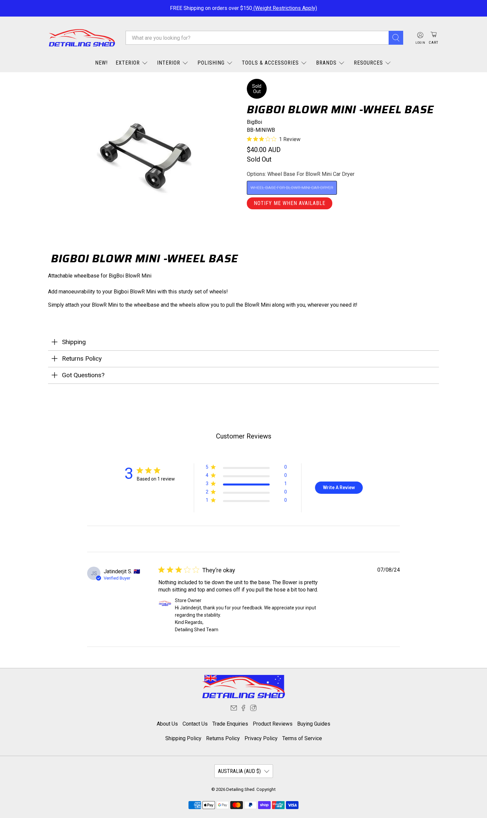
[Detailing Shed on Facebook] (243, 709)
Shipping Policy (183, 738)
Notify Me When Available (289, 203)
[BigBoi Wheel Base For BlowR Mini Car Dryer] (144, 158)
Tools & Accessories (270, 63)
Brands (326, 63)
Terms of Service (302, 738)
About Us (167, 724)
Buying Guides (313, 724)
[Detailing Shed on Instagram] (253, 709)
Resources (368, 63)
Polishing (211, 63)
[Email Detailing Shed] (234, 709)
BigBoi (254, 122)
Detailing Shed (240, 789)
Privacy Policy (261, 738)
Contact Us (195, 724)
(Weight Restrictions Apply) (284, 8)
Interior (168, 63)
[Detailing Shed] (82, 38)
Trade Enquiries (230, 724)
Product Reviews (273, 724)
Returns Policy (223, 738)
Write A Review (339, 487)
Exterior (128, 63)
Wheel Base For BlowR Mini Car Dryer (291, 187)
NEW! (101, 63)
